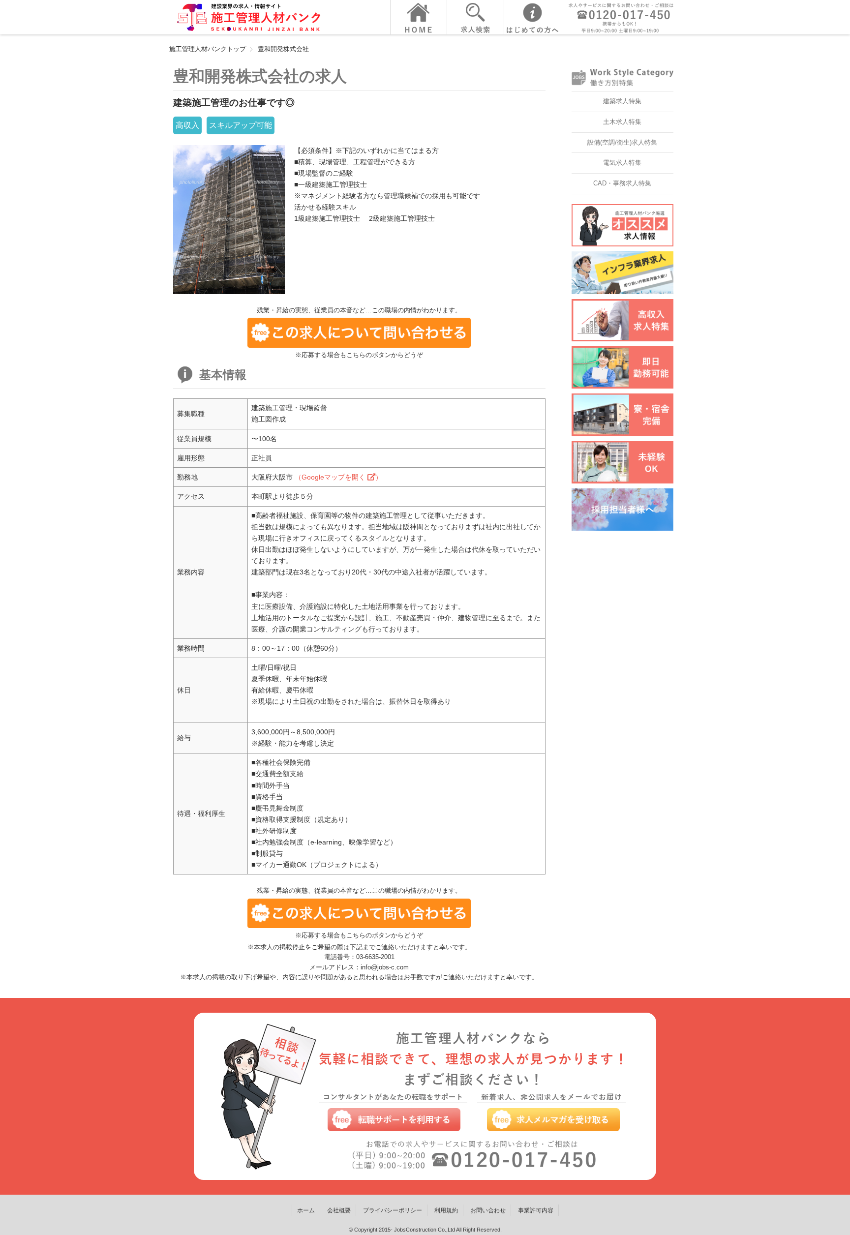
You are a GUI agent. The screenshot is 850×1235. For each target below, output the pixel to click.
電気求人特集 (622, 162)
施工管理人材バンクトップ (207, 49)
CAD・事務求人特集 (622, 183)
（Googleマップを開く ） (338, 477)
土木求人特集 (622, 121)
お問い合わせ (488, 1210)
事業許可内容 (535, 1210)
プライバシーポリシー (392, 1210)
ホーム (306, 1210)
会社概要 (339, 1210)
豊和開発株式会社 (283, 49)
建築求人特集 (622, 101)
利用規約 (446, 1210)
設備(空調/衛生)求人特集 (622, 142)
